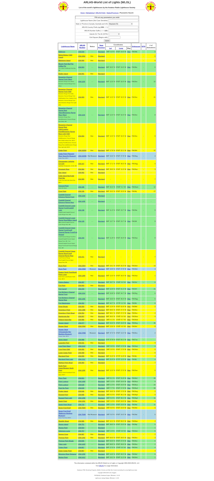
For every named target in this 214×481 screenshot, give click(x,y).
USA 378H (81, 326)
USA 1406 (81, 299)
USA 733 (81, 404)
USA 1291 (81, 401)
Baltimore (62, 52)
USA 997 (81, 316)
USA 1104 (81, 115)
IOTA (143, 46)
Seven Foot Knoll (65, 408)
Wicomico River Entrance (67, 454)
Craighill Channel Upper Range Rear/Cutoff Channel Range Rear (67, 253)
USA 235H (81, 266)
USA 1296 (81, 398)
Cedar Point (63, 150)
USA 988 (81, 339)
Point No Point (64, 388)
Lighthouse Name (68, 46)
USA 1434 (81, 196)
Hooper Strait (63, 326)
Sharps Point (63, 428)
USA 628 (81, 385)
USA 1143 (81, 346)
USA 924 (81, 428)
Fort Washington (64, 303)
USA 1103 (81, 81)
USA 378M (82, 333)
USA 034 (81, 52)
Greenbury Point (64, 310)
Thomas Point (63, 438)
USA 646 (81, 391)
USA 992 (81, 172)
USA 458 (81, 353)
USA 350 (81, 306)
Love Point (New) (65, 346)
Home (82, 13)
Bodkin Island (63, 74)
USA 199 (81, 221)
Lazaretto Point (64, 343)
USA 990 (81, 356)
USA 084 (81, 136)
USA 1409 (81, 381)
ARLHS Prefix (100, 13)
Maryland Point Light (66, 359)
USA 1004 (81, 56)
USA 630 (81, 388)
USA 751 (81, 424)
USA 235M (82, 269)
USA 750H (81, 408)
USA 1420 (81, 444)
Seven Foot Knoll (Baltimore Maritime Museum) (65, 413)
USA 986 (81, 320)
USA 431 (81, 343)
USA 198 (81, 210)
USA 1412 (81, 457)
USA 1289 (81, 276)
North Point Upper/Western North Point (66, 368)
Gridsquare (136, 46)
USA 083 (81, 97)
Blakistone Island (64, 60)
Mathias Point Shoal (66, 363)
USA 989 (81, 179)
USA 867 (81, 451)
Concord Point (64, 186)
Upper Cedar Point (65, 451)
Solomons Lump (64, 431)
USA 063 (81, 67)
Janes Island (63, 339)
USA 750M (82, 414)
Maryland (101, 52)
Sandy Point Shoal (65, 404)
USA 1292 (81, 438)
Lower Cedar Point (65, 353)
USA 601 (81, 378)
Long (121, 48)
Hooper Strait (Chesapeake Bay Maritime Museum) (65, 332)
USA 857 (81, 447)
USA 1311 (81, 359)
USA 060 (81, 60)
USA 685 (81, 395)
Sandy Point (63, 401)
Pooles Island (63, 391)
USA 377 (81, 323)
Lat (110, 48)
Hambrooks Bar (64, 316)
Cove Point (62, 191)
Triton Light (62, 444)
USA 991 (81, 74)
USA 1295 (81, 454)
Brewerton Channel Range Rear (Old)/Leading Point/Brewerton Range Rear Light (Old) (67, 129)
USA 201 (81, 257)
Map (129, 52)
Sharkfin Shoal (64, 421)
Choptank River (64, 169)
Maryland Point (64, 356)
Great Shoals (63, 306)
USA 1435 (81, 201)
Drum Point (62, 266)
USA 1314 (81, 293)
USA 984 (81, 169)
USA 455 (81, 349)
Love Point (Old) (64, 349)
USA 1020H (82, 150)
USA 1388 (81, 310)
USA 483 (81, 363)
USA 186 (81, 187)
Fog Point (62, 285)
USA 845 (81, 441)
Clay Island (62, 172)
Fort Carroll (63, 289)
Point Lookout (63, 381)
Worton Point (63, 457)
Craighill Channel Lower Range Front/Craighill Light (67, 208)
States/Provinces (112, 13)
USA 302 (81, 303)
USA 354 (81, 313)
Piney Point (62, 378)
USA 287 (81, 282)
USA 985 (81, 421)
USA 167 (81, 164)
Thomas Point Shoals (66, 441)
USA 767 (81, 431)
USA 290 (81, 289)
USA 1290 (81, 370)
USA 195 (81, 191)
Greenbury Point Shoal (67, 313)
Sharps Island (63, 424)
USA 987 (81, 434)
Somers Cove (63, 434)
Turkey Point (63, 447)
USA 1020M (82, 156)
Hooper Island (63, 323)
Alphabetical (90, 13)
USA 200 (81, 238)
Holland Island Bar (65, 320)
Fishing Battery (64, 282)
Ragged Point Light (65, 398)
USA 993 (81, 285)
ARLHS (101, 466)
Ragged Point (63, 395)
